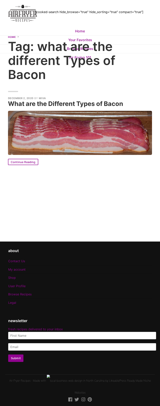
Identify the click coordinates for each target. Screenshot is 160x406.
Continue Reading (23, 162)
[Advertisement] (80, 203)
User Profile (17, 286)
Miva (42, 98)
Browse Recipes (20, 294)
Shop (12, 278)
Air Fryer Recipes (20, 380)
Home (80, 31)
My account (17, 269)
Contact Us (16, 261)
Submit (16, 358)
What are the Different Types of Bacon (65, 103)
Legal (12, 303)
